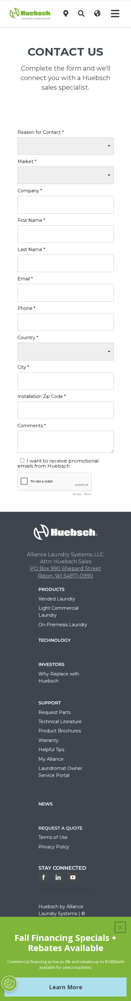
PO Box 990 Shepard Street (65, 569)
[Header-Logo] (31, 10)
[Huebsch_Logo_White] (65, 527)
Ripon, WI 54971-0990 (65, 576)
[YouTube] (73, 877)
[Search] (81, 14)
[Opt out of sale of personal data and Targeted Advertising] (9, 983)
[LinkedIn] (58, 877)
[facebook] (43, 877)
